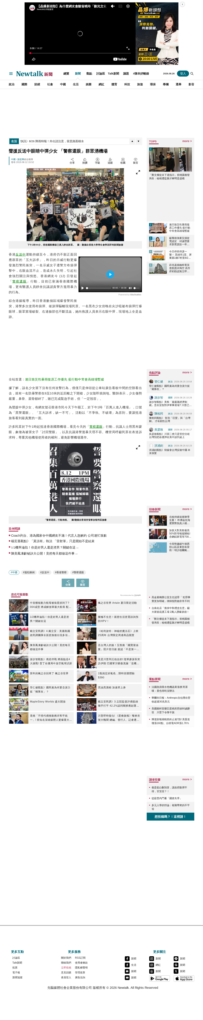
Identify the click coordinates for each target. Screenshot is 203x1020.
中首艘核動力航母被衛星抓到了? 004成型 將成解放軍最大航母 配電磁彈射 (50, 605)
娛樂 (89, 84)
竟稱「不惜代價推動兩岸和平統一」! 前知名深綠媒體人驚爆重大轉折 (51, 718)
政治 (11, 84)
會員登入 (66, 977)
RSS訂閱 (80, 957)
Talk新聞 (113, 73)
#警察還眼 (78, 572)
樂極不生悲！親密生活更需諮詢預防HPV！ (118, 619)
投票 (14, 967)
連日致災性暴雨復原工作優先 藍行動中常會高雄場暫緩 (64, 379)
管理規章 (80, 972)
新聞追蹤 (17, 977)
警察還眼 (19, 281)
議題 (126, 73)
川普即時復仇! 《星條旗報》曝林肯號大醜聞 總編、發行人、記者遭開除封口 (119, 718)
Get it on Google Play (159, 978)
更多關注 (159, 951)
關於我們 (66, 957)
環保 (153, 84)
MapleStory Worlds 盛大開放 (48, 701)
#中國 (14, 572)
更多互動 (17, 951)
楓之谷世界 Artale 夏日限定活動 (117, 602)
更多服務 (74, 951)
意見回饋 (66, 972)
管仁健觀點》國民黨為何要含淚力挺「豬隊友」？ (50, 689)
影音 (191, 84)
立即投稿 (66, 967)
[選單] (11, 74)
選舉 (178, 84)
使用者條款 (81, 962)
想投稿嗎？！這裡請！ (170, 816)
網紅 (101, 84)
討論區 (100, 73)
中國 (63, 84)
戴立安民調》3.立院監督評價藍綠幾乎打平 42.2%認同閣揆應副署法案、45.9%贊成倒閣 (118, 704)
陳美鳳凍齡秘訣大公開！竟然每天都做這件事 (50, 647)
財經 (37, 84)
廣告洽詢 (80, 977)
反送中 (21, 254)
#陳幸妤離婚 (141, 73)
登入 (183, 73)
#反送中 (44, 572)
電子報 (16, 972)
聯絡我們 (66, 962)
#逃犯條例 (29, 572)
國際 (24, 84)
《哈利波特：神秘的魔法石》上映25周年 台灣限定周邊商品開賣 (118, 633)
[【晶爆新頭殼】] (157, 33)
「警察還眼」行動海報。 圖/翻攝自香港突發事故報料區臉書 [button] (75, 520)
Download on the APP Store (184, 978)
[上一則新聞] (132, 141)
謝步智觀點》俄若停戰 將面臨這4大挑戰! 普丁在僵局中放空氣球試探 (51, 661)
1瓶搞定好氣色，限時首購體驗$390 (116, 675)
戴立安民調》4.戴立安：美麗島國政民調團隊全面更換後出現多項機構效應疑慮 (50, 633)
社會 (50, 84)
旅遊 (140, 84)
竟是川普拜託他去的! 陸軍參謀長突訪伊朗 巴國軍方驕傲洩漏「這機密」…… (119, 662)
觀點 (89, 73)
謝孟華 (20, 159)
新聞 (78, 73)
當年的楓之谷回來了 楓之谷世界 (49, 673)
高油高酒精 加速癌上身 (112, 687)
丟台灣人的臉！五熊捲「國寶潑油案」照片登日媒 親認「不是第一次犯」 (118, 647)
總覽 (66, 73)
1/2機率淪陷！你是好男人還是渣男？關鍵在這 (49, 619)
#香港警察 (61, 572)
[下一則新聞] (138, 141)
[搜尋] (192, 74)
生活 (76, 84)
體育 (114, 84)
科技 (127, 84)
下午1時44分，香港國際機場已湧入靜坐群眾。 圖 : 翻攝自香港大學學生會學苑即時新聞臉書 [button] (75, 245)
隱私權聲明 (81, 967)
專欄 (166, 84)
